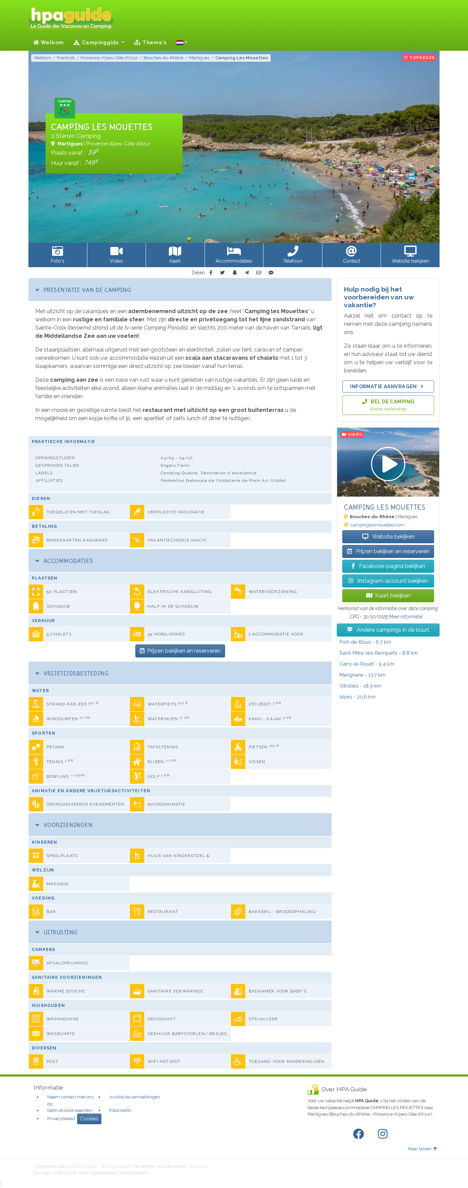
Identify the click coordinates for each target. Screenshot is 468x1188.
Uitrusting (59, 932)
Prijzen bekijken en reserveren (184, 651)
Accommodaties (67, 560)
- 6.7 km (365, 642)
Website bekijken (393, 536)
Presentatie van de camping (86, 289)
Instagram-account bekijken (392, 581)
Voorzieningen (67, 824)
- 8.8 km (379, 653)
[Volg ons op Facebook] (359, 1134)
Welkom (51, 42)
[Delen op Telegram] (247, 273)
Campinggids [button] (100, 42)
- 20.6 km (357, 697)
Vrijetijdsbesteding (75, 673)
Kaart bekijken (392, 595)
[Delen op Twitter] (222, 273)
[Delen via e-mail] (258, 273)
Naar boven (420, 1148)
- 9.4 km (367, 664)
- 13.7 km (362, 675)
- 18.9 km (360, 686)
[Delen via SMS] (271, 273)
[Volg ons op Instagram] (384, 1134)
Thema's (154, 42)
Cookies (89, 1118)
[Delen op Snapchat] (234, 273)
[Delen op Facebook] (210, 273)
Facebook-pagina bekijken (391, 566)
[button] (182, 42)
